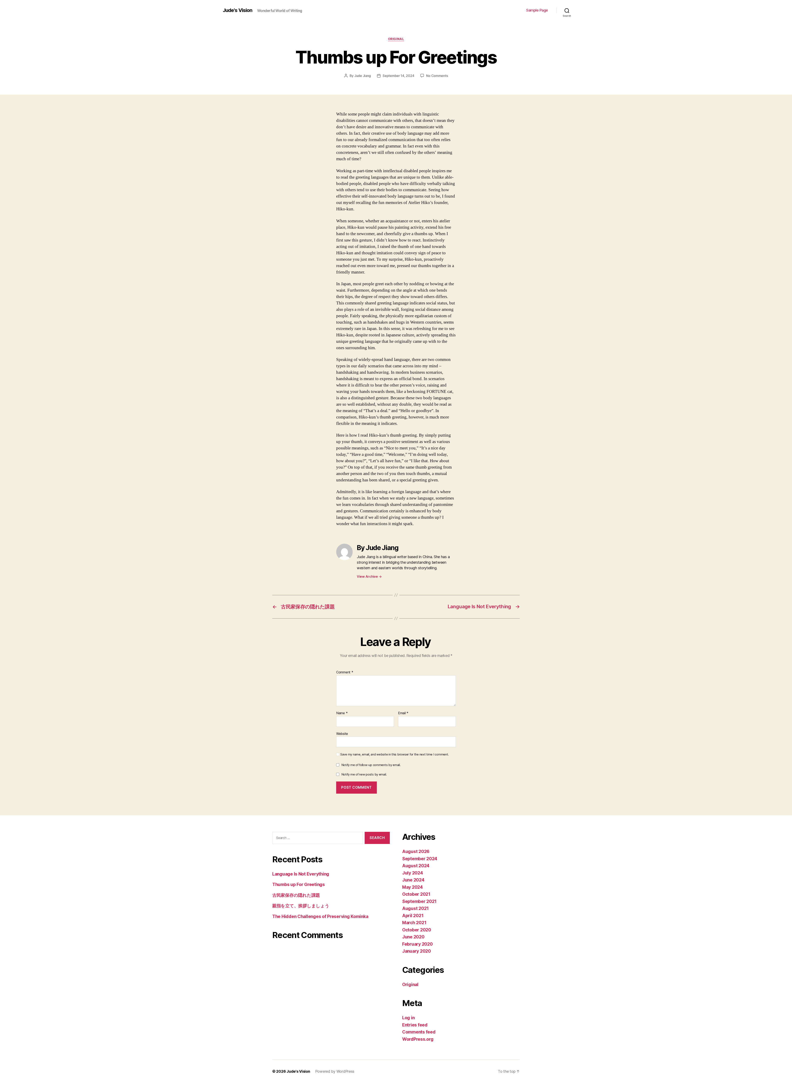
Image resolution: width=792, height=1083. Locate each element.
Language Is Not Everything (300, 874)
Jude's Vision (237, 10)
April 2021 (412, 915)
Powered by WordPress (335, 1071)
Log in (408, 1017)
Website (342, 733)
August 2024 (415, 865)
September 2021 (419, 901)
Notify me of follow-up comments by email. (371, 765)
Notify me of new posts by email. (364, 774)
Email (403, 713)
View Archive (369, 576)
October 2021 (416, 894)
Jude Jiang (362, 76)
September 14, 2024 (398, 76)
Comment (344, 672)
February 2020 (417, 944)
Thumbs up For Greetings (298, 884)
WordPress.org (418, 1039)
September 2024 (419, 858)
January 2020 (416, 951)
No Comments (437, 76)
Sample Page (537, 10)
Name (342, 713)
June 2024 (413, 880)
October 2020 (416, 929)
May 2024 (412, 887)
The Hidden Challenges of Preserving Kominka (320, 916)
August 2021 (415, 908)
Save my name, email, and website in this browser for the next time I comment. (394, 754)
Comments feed (419, 1032)
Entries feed (415, 1025)
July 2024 (412, 873)
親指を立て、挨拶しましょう (300, 905)
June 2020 (413, 936)
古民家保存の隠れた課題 (296, 895)
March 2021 (414, 922)
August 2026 (415, 851)
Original (396, 39)
